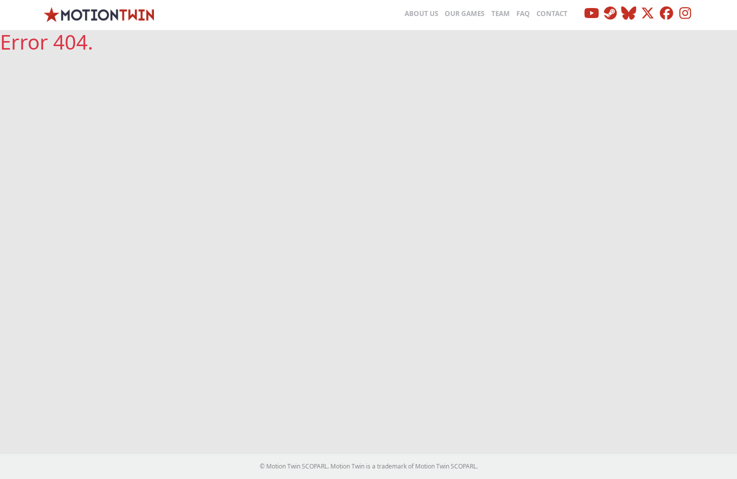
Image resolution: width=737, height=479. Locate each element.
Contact (552, 13)
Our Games (464, 13)
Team (500, 13)
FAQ (523, 13)
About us (421, 13)
